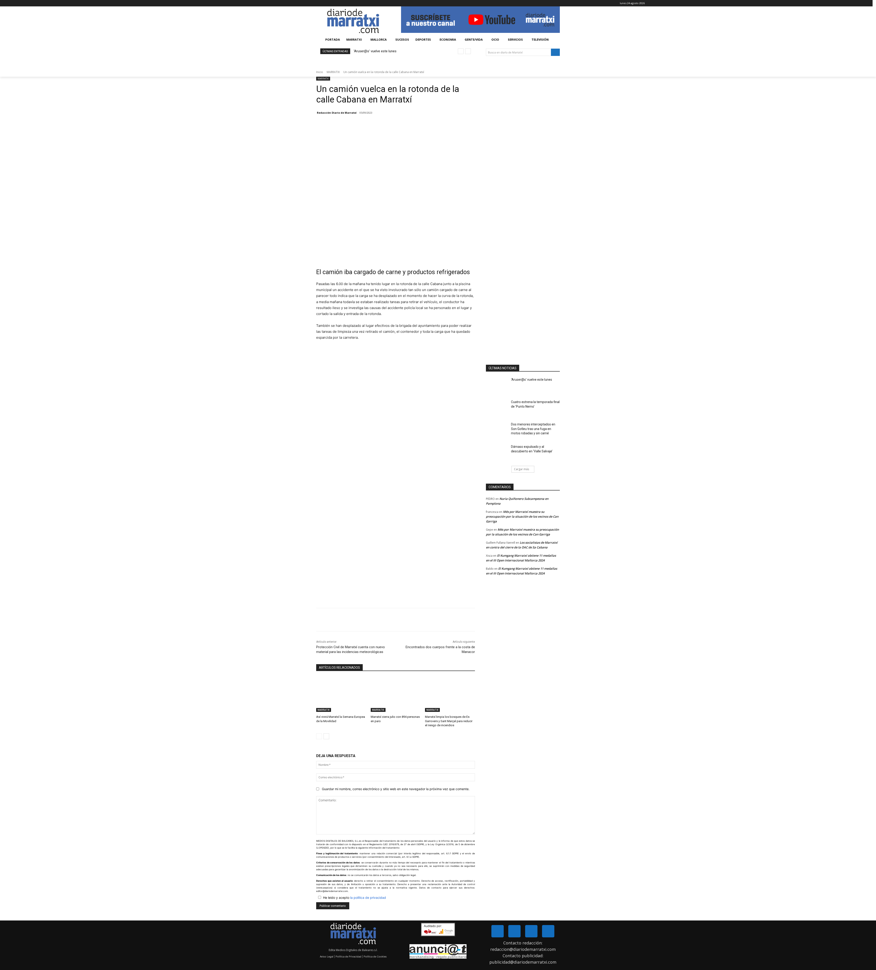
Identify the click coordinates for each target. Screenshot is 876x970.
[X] (763, 3)
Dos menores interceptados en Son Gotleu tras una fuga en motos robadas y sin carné (533, 428)
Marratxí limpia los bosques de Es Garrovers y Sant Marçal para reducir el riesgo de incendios (448, 721)
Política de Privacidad (348, 956)
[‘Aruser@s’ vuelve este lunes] (497, 385)
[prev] (461, 51)
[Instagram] (531, 931)
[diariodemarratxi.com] (353, 21)
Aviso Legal (326, 956)
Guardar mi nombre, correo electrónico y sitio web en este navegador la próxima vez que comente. (395, 789)
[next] (468, 51)
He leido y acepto (354, 897)
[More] (376, 619)
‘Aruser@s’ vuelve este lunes (375, 51)
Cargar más (521, 469)
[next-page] (326, 736)
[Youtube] (548, 931)
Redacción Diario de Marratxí (337, 112)
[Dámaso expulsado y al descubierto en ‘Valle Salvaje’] (497, 452)
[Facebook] (757, 3)
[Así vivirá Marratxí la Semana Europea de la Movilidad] (341, 694)
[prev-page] (319, 736)
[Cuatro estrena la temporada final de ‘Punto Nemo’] (497, 407)
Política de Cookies (375, 956)
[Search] (555, 52)
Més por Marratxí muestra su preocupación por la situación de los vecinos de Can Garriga (522, 516)
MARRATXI (333, 72)
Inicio (319, 72)
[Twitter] (514, 931)
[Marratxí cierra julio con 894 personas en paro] (396, 694)
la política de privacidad (368, 897)
